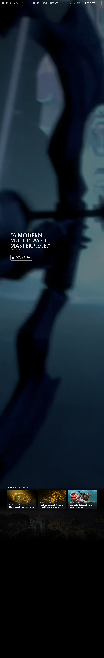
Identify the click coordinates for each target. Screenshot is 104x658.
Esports (54, 3)
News (44, 3)
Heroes (35, 3)
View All (22, 487)
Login (79, 2)
